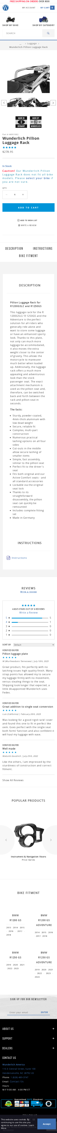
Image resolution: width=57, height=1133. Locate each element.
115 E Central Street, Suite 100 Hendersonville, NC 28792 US (19, 1068)
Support (7, 1038)
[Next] (53, 102)
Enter (44, 1012)
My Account (28, 7)
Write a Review (28, 612)
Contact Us (17, 1081)
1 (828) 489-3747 (19, 1077)
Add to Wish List (28, 220)
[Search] (48, 33)
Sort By (6, 644)
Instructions (19, 558)
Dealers (7, 1048)
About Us (8, 1028)
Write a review (28, 592)
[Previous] (4, 102)
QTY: (4, 188)
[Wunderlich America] (5, 8)
